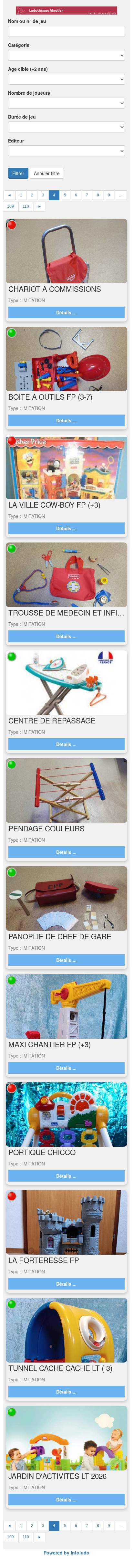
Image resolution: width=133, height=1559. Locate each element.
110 (26, 206)
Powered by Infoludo (66, 1552)
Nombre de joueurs (29, 93)
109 (10, 206)
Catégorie (18, 45)
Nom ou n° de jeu (27, 21)
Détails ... (66, 312)
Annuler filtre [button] (47, 173)
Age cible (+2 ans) (28, 69)
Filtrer (18, 173)
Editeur (16, 140)
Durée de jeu (22, 116)
